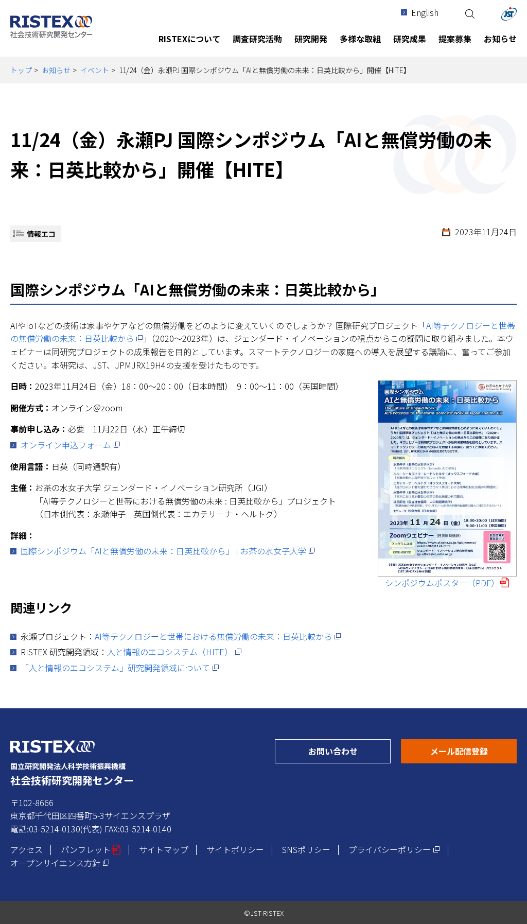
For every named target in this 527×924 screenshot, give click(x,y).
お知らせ (56, 70)
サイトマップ (163, 849)
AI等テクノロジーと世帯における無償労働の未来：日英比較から (218, 636)
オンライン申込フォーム (70, 445)
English (424, 12)
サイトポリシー (235, 849)
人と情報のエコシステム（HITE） (174, 652)
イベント (94, 70)
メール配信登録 (473, 750)
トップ (21, 70)
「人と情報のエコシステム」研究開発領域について (120, 667)
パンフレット (91, 849)
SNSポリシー (306, 849)
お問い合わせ (349, 750)
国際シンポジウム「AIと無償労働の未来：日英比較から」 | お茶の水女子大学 (168, 551)
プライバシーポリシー (394, 849)
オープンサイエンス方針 (60, 863)
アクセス (26, 849)
